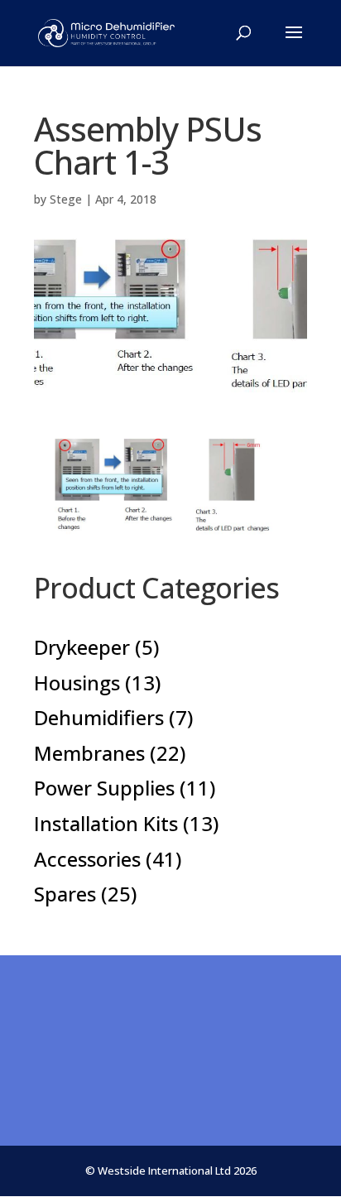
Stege (66, 199)
